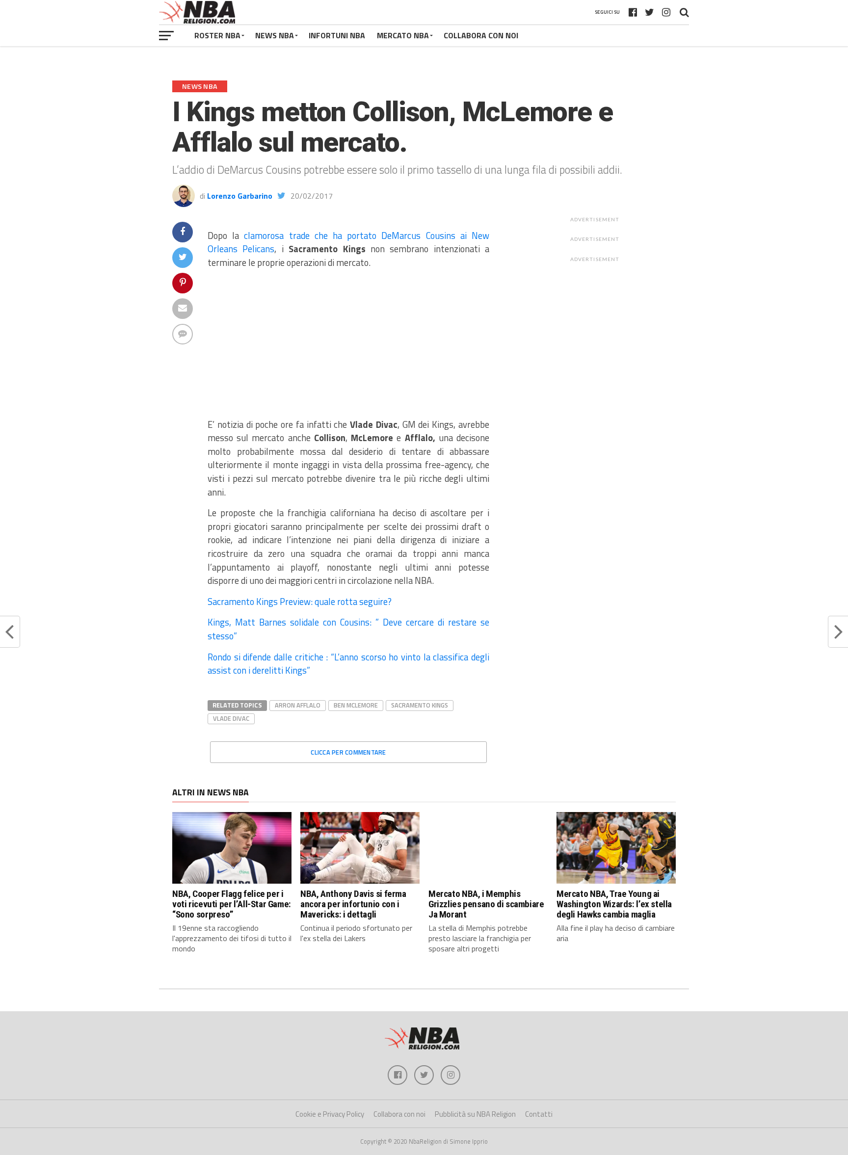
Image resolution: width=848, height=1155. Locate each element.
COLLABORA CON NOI (481, 35)
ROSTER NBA (217, 35)
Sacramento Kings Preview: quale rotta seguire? (300, 601)
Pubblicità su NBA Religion (475, 1114)
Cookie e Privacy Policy (329, 1114)
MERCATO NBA (403, 35)
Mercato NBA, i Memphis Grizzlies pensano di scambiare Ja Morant (486, 904)
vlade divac (231, 718)
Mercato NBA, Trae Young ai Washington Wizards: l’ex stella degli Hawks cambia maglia (614, 904)
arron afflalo (297, 705)
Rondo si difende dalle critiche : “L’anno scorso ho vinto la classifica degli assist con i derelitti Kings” (348, 664)
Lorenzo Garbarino (239, 196)
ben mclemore (356, 705)
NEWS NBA (274, 35)
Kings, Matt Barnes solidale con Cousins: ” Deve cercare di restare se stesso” (348, 629)
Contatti (539, 1114)
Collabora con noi (399, 1114)
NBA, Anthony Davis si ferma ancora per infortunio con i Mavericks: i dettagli (353, 904)
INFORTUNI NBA (337, 35)
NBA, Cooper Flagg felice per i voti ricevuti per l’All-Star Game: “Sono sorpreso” (231, 904)
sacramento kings (419, 705)
